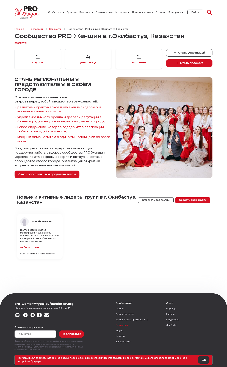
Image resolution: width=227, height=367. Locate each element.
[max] (32, 315)
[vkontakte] (17, 315)
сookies (56, 358)
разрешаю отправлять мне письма (67, 347)
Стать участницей (191, 53)
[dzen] (39, 315)
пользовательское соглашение (45, 344)
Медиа (119, 331)
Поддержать (172, 320)
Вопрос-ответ (123, 342)
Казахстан (21, 43)
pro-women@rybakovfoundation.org (44, 304)
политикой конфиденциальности (29, 347)
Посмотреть (32, 247)
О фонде (161, 12)
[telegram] (25, 315)
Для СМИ (171, 325)
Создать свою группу (192, 200)
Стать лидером (191, 63)
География (122, 325)
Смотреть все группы (156, 200)
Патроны (170, 314)
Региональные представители (132, 320)
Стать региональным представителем (47, 174)
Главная (120, 309)
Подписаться (71, 334)
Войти (195, 12)
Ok (204, 360)
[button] (139, 59)
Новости (120, 336)
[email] (47, 315)
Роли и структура (125, 314)
